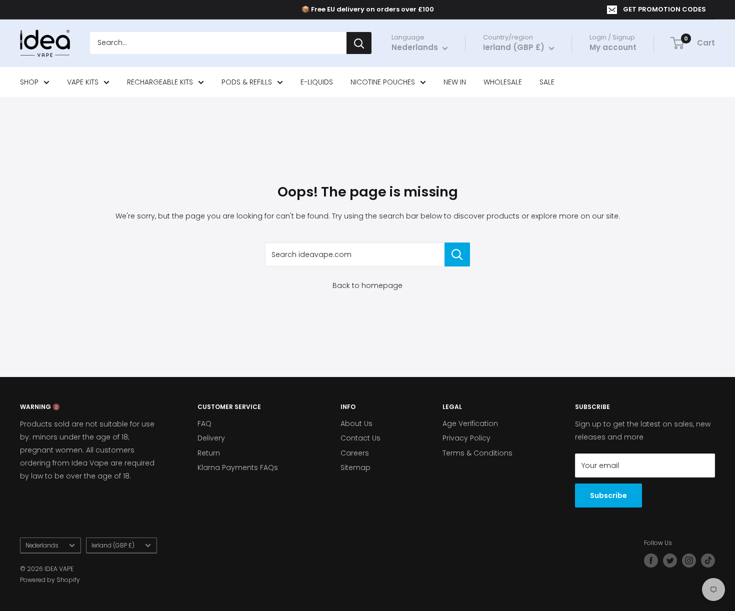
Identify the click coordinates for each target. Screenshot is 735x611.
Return (209, 453)
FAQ (205, 423)
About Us (356, 423)
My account (613, 47)
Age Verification (470, 423)
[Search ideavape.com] (457, 254)
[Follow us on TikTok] (708, 561)
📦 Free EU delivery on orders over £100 (368, 9)
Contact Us (360, 438)
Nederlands (42, 546)
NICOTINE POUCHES (382, 82)
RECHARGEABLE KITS (160, 82)
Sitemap (355, 467)
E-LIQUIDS (316, 82)
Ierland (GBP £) (113, 546)
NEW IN (455, 82)
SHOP (29, 82)
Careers (354, 453)
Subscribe (608, 495)
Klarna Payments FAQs (238, 467)
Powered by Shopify (50, 580)
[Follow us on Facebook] (651, 561)
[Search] (359, 43)
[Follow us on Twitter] (670, 561)
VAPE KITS (82, 82)
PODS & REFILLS (247, 82)
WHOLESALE (503, 82)
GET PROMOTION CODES (664, 9)
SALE (547, 82)
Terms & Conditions (477, 453)
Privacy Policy (466, 438)
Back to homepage (367, 285)
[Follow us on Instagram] (689, 561)
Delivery (211, 438)
